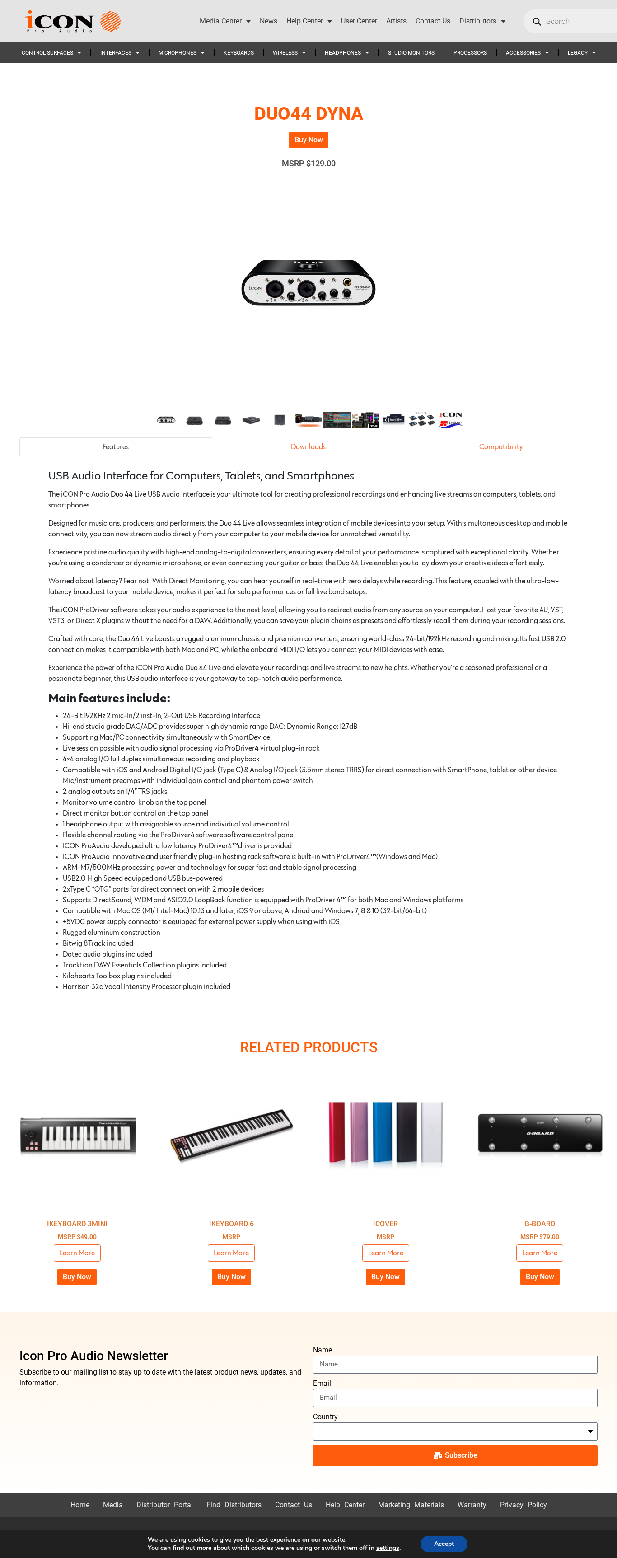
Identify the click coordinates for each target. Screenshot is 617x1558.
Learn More (77, 1253)
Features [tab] (116, 447)
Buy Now (308, 140)
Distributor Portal (164, 1505)
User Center (359, 21)
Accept (444, 1543)
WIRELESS (285, 53)
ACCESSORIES (523, 53)
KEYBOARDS (239, 53)
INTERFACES (115, 53)
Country (325, 1417)
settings (387, 1548)
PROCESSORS (470, 53)
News (268, 21)
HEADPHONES (343, 53)
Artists (396, 21)
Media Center (221, 21)
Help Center (304, 21)
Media (113, 1505)
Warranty (472, 1505)
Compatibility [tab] (501, 447)
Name (322, 1350)
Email (322, 1383)
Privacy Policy (523, 1505)
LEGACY (578, 53)
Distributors (477, 21)
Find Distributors (234, 1505)
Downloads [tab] (308, 447)
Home (79, 1505)
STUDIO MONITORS (411, 53)
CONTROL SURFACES (47, 53)
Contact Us (433, 21)
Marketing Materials (411, 1505)
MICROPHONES (177, 53)
